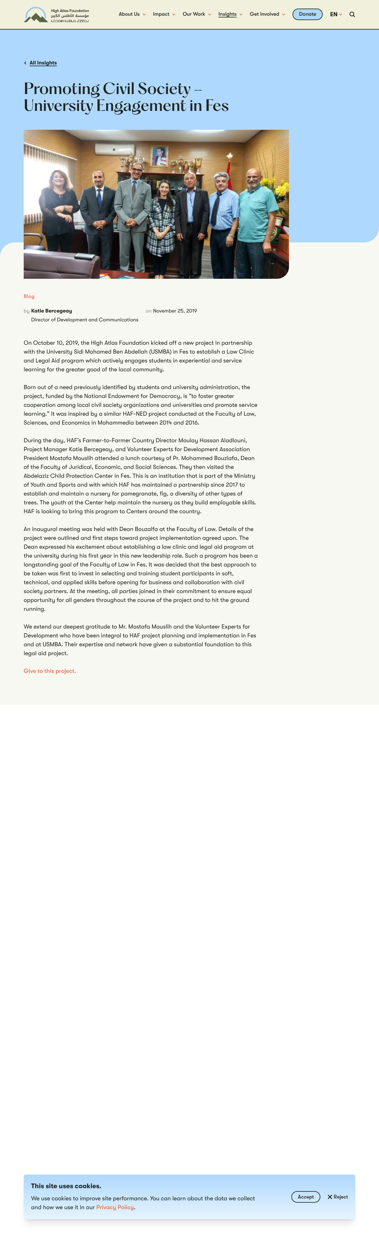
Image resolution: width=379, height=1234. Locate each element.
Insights (228, 14)
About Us (129, 14)
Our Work (194, 14)
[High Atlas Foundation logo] (56, 14)
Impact (161, 14)
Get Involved (264, 14)
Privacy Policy (115, 1207)
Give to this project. (50, 671)
